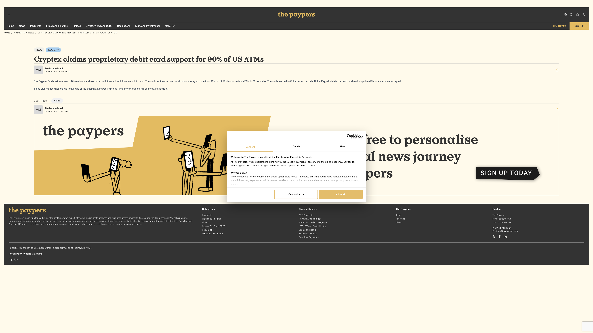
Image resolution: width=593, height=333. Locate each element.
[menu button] (9, 15)
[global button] (565, 15)
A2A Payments (306, 215)
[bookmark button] (577, 15)
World (57, 101)
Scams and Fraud (307, 230)
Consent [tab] (250, 147)
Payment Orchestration (310, 219)
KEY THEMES (559, 26)
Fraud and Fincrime (57, 26)
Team (398, 215)
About (399, 222)
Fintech (77, 26)
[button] (557, 70)
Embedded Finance (308, 233)
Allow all (340, 194)
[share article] (557, 70)
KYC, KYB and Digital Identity (312, 226)
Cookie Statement (33, 254)
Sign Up (579, 26)
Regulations (123, 26)
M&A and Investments (147, 26)
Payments (35, 26)
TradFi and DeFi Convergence (313, 222)
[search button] (571, 15)
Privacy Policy (15, 254)
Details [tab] (296, 146)
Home (10, 26)
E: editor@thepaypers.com (505, 231)
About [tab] (342, 146)
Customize (294, 194)
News (22, 26)
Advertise (400, 219)
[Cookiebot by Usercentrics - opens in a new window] (349, 136)
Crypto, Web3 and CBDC (99, 26)
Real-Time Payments (309, 237)
